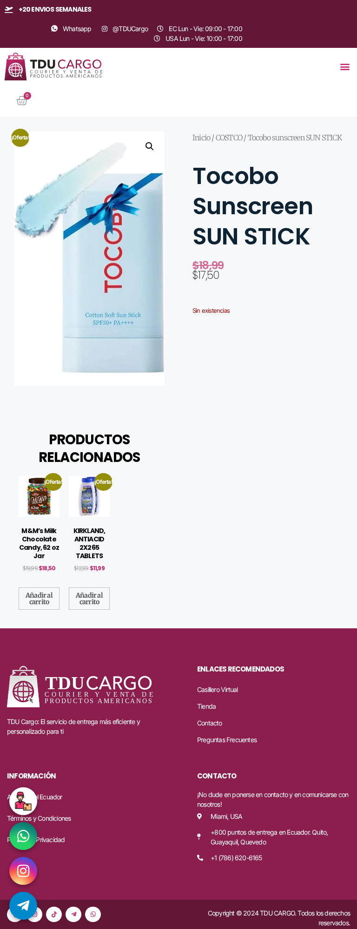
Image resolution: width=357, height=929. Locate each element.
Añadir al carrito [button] (39, 598)
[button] (344, 66)
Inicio (201, 137)
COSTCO (229, 137)
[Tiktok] (54, 914)
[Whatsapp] (93, 914)
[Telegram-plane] (73, 914)
